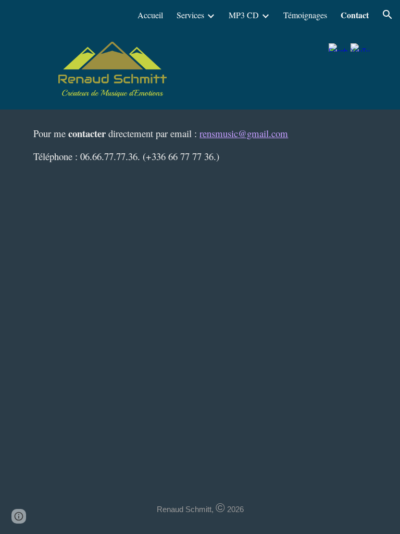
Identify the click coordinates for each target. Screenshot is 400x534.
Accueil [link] (150, 14)
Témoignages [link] (305, 14)
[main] (199, 145)
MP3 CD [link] (244, 14)
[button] (387, 14)
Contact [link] (355, 15)
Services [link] (190, 14)
